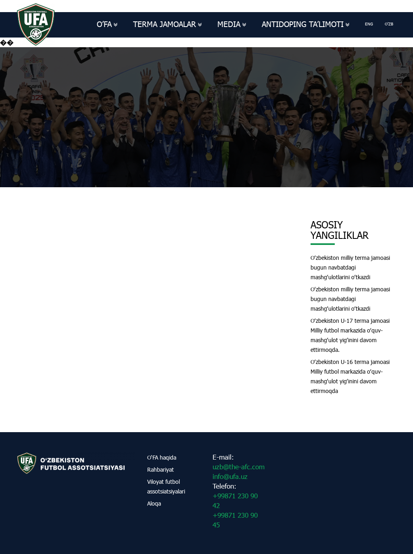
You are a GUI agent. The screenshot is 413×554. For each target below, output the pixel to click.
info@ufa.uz (230, 476)
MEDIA (228, 24)
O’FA (104, 24)
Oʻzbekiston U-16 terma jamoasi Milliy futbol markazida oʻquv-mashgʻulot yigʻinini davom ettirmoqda (350, 376)
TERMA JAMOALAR (164, 24)
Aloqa (154, 503)
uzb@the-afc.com (239, 466)
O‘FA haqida (161, 457)
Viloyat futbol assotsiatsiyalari (166, 486)
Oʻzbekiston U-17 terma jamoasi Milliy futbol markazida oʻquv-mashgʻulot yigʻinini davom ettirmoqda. (350, 335)
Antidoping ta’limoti (303, 24)
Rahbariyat (160, 469)
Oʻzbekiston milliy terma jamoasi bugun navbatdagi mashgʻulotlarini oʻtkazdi (350, 267)
